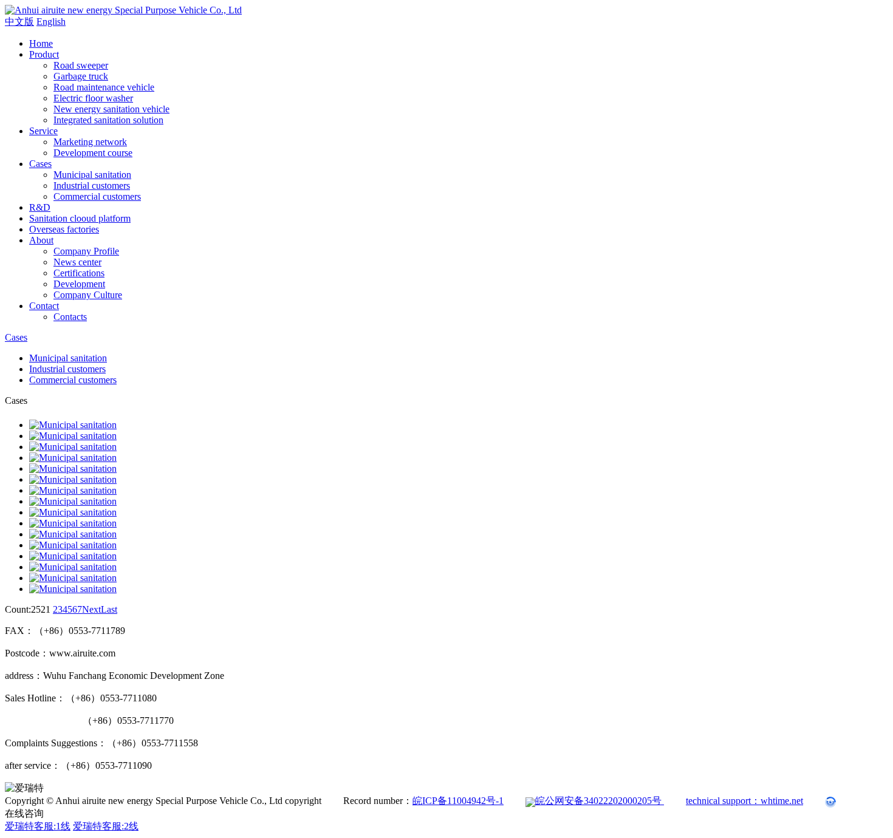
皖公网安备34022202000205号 (599, 800)
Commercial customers (97, 196)
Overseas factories (64, 229)
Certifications (78, 273)
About (41, 240)
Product (44, 54)
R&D (39, 207)
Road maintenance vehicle (103, 87)
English (51, 21)
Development (79, 284)
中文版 (19, 21)
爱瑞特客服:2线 (106, 826)
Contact (44, 306)
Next (91, 609)
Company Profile (86, 251)
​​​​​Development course (92, 153)
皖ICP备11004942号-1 (458, 800)
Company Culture (87, 295)
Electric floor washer (93, 98)
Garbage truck (80, 76)
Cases (40, 163)
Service (43, 131)
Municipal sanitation (92, 174)
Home (41, 43)
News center (77, 262)
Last (109, 609)
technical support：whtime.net (744, 800)
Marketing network (90, 142)
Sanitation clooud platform (80, 218)
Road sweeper (80, 65)
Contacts (70, 317)
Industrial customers (91, 185)
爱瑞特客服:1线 (37, 826)
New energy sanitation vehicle (111, 109)
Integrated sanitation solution (108, 120)
